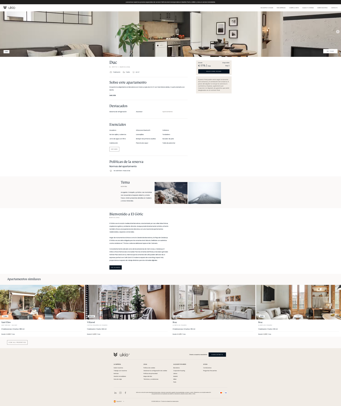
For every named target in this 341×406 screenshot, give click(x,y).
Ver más (114, 149)
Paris (174, 382)
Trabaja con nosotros (120, 371)
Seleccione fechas (213, 71)
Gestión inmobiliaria (120, 376)
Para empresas (281, 8)
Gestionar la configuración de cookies (155, 371)
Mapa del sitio (148, 376)
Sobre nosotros (322, 8)
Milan (175, 379)
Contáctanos (207, 368)
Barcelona (176, 368)
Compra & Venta (294, 8)
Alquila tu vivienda (308, 8)
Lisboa (175, 373)
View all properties (17, 342)
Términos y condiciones (151, 379)
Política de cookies (149, 368)
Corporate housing (179, 371)
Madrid (175, 376)
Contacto (334, 8)
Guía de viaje (118, 379)
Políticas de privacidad (150, 373)
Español (119, 401)
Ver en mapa (115, 267)
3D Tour (330, 51)
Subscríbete (217, 354)
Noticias (116, 373)
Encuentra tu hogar (267, 8)
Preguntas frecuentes (210, 371)
